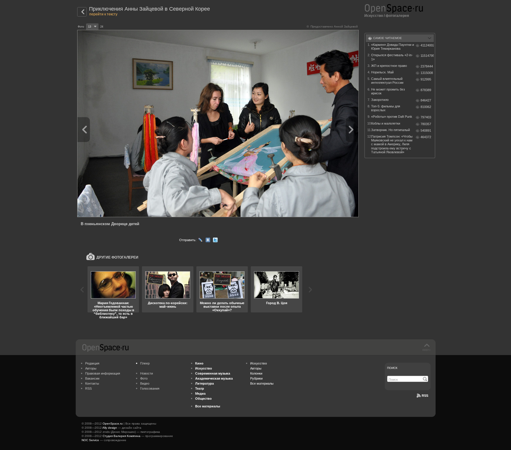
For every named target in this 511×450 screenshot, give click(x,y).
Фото (144, 378)
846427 (426, 100)
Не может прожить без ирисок (388, 91)
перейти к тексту (103, 14)
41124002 (427, 45)
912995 (426, 79)
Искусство (373, 16)
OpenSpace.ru (113, 423)
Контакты (92, 383)
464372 (426, 137)
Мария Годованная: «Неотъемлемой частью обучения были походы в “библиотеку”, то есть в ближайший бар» (113, 310)
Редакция (92, 363)
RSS (88, 388)
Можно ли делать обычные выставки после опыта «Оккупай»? (222, 306)
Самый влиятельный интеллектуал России (387, 80)
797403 (426, 117)
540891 (426, 130)
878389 (426, 90)
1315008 (427, 73)
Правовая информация (102, 373)
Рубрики (256, 378)
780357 (426, 124)
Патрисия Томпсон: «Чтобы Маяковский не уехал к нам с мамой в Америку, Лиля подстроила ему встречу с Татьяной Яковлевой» (392, 144)
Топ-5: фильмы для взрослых (385, 108)
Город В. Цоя (276, 303)
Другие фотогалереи (117, 257)
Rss (425, 395)
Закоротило (380, 99)
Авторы (90, 368)
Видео (144, 383)
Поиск (392, 368)
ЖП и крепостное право (389, 65)
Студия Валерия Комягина (121, 436)
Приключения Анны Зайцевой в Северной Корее (149, 9)
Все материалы (262, 383)
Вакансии (92, 378)
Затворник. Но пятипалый (390, 130)
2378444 (427, 66)
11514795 (427, 55)
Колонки (256, 373)
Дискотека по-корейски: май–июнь (167, 304)
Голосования (149, 388)
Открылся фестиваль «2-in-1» (392, 57)
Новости (146, 373)
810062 (426, 107)
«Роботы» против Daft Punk (391, 116)
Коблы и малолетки (385, 123)
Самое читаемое (387, 38)
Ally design (109, 427)
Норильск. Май (382, 72)
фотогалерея (397, 16)
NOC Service (90, 440)
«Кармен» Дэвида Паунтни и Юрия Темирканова (392, 46)
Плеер (145, 363)
